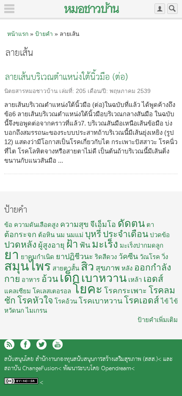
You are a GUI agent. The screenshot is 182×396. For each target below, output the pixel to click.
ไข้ (164, 301)
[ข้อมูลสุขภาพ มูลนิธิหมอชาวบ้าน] (91, 7)
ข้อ (8, 224)
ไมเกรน (36, 310)
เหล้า (135, 279)
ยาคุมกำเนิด (37, 256)
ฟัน (85, 245)
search (172, 8)
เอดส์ (153, 279)
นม (60, 234)
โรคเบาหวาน (100, 301)
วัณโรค (150, 256)
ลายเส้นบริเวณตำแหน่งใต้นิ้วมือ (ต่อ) (66, 77)
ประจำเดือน (125, 234)
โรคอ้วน (66, 301)
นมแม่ (74, 234)
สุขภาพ (108, 268)
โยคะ (87, 289)
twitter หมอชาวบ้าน (41, 344)
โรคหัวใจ (35, 300)
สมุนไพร (27, 266)
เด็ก (70, 277)
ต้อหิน (46, 234)
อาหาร (31, 279)
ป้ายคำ (44, 33)
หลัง (126, 268)
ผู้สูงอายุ (51, 245)
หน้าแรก (17, 33)
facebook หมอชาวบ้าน (25, 344)
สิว (87, 266)
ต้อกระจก (20, 234)
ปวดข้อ (160, 234)
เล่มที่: (67, 91)
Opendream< (118, 368)
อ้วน (49, 279)
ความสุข (74, 224)
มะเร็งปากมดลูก (141, 245)
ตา (150, 224)
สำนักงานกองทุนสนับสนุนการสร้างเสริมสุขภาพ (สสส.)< (98, 359)
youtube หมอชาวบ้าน (57, 344)
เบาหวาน (104, 278)
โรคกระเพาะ (125, 291)
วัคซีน (128, 256)
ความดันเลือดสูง (36, 224)
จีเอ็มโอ (103, 224)
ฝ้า (72, 244)
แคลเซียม (17, 291)
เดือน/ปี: (99, 91)
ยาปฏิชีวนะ (74, 256)
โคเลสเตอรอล (52, 291)
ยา (11, 255)
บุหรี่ (93, 234)
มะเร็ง (105, 244)
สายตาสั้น (65, 268)
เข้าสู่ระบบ (159, 8)
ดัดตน (131, 223)
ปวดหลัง (20, 244)
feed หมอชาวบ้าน (9, 344)
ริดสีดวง (106, 256)
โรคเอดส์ (141, 300)
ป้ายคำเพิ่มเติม (158, 319)
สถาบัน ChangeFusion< (32, 368)
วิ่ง (165, 256)
